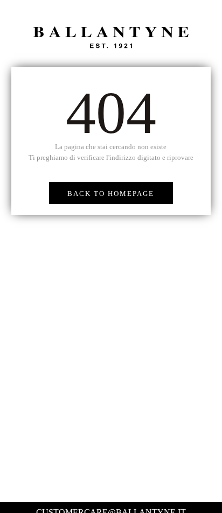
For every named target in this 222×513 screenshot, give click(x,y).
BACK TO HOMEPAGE (110, 193)
